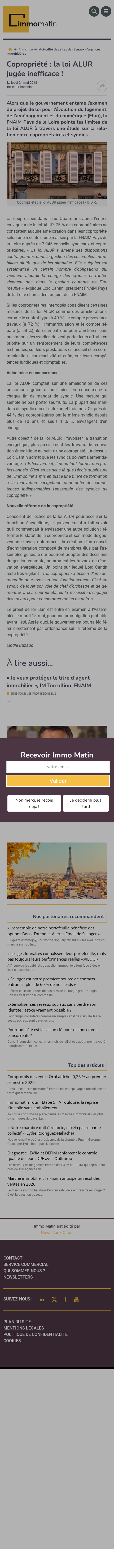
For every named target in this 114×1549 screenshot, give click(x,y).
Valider (58, 781)
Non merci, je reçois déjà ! (34, 803)
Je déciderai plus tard (86, 803)
